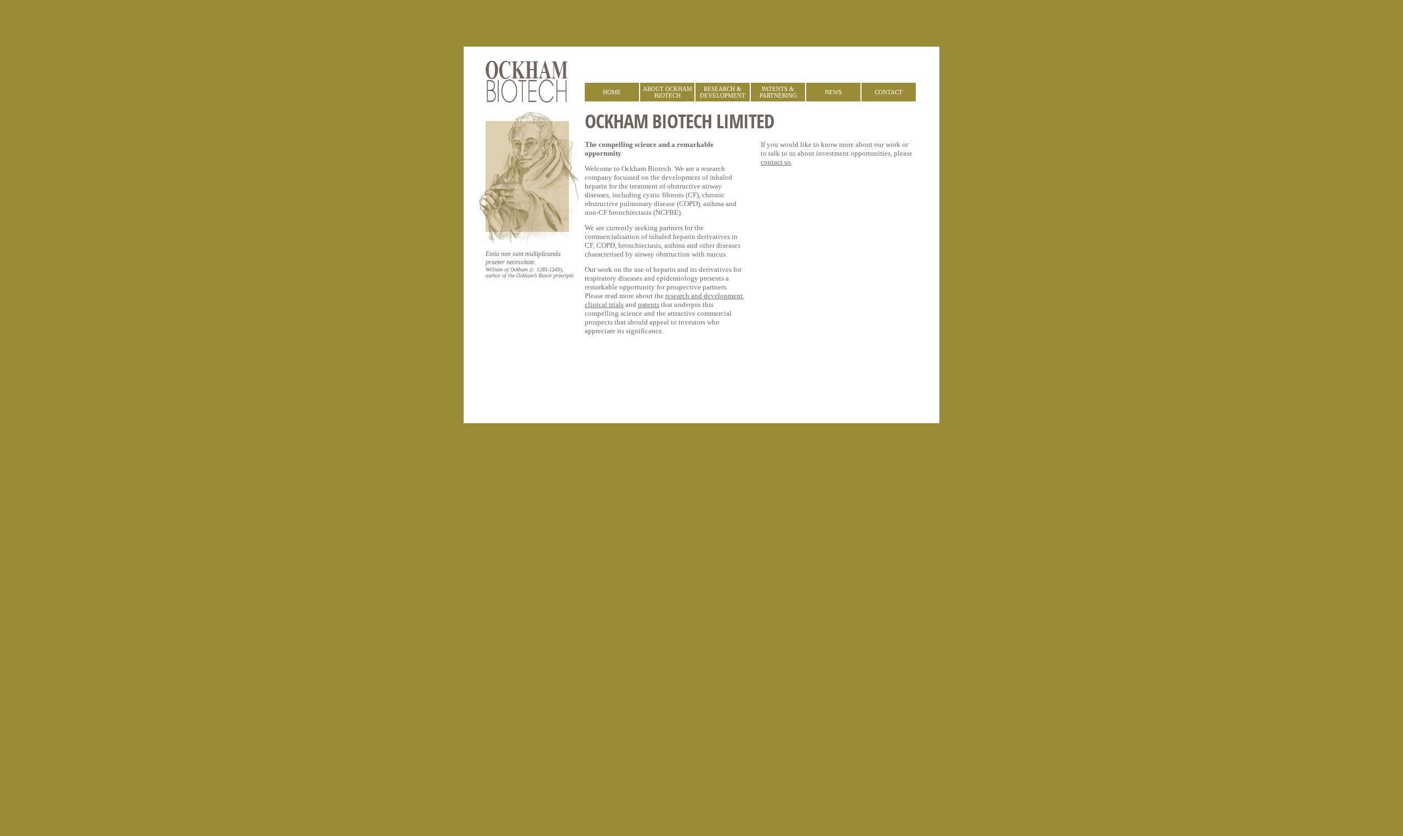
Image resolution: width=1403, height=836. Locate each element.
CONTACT (889, 92)
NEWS (833, 92)
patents (648, 304)
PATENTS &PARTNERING (778, 92)
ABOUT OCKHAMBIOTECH (667, 92)
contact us (776, 162)
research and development (704, 296)
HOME (612, 92)
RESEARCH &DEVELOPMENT (722, 92)
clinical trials (604, 304)
